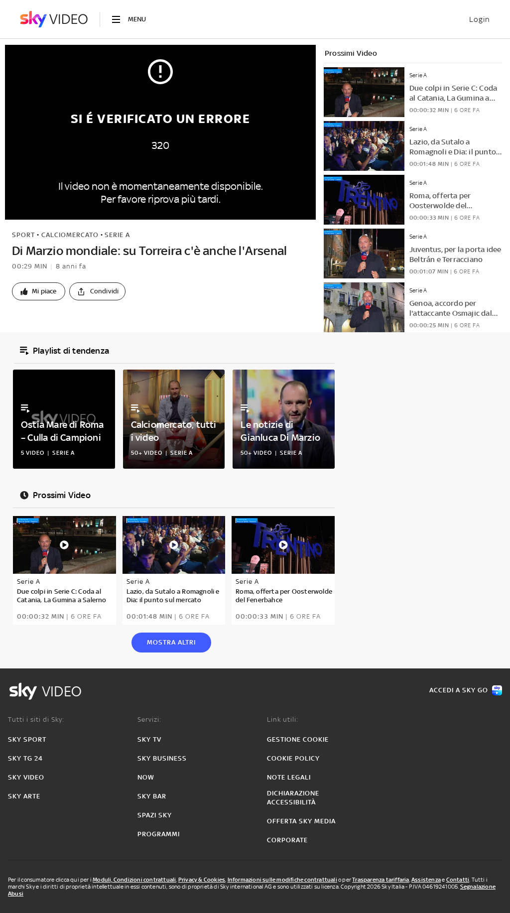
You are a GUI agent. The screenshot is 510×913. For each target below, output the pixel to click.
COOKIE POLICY (293, 758)
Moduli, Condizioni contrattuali (134, 879)
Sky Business (162, 758)
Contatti (458, 879)
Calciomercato (70, 235)
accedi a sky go (458, 690)
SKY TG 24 (25, 758)
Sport (23, 235)
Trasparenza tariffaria (380, 879)
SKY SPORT (27, 739)
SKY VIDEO (26, 777)
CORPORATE (287, 840)
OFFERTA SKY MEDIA (301, 821)
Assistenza (426, 879)
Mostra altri (171, 642)
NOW (145, 777)
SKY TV (149, 739)
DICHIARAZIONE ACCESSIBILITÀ (293, 797)
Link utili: (282, 719)
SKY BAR (151, 796)
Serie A (117, 235)
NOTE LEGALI (289, 777)
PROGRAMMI (158, 834)
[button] (38, 291)
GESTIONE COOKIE (298, 739)
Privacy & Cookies (201, 879)
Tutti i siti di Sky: (36, 719)
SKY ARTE (24, 796)
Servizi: (149, 719)
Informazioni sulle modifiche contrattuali (282, 879)
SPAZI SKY (154, 815)
